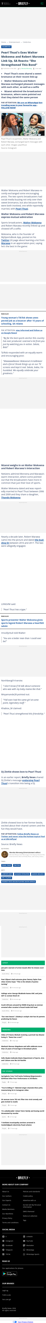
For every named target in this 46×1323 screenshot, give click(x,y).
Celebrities (27, 42)
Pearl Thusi (22, 208)
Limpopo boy (7, 874)
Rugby (4, 1082)
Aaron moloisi (38, 874)
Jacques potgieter (22, 874)
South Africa (5, 974)
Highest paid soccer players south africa (18, 881)
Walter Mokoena (32, 222)
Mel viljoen (6, 878)
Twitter (5, 240)
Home (3, 42)
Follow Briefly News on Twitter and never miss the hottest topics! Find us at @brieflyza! (23, 836)
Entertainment (14, 42)
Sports (4, 1117)
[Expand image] (44, 114)
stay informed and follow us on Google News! (21, 331)
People (4, 1022)
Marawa (5, 243)
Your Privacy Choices (25, 1322)
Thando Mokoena (10, 497)
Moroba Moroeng (26, 68)
